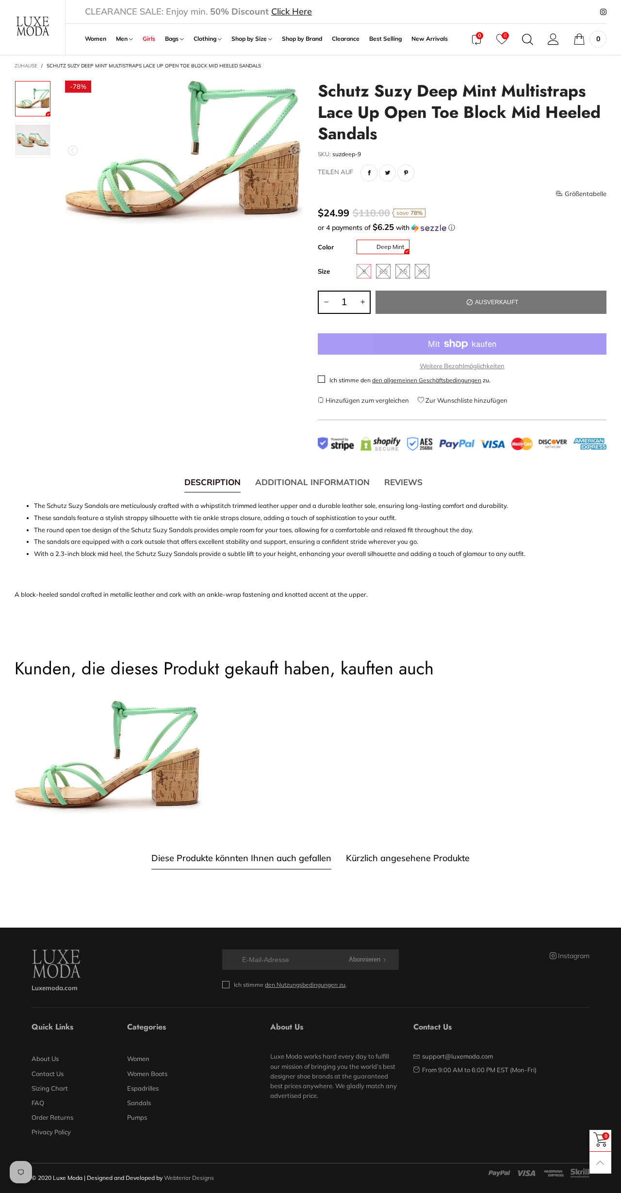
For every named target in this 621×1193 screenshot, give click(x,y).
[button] (73, 150)
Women (95, 39)
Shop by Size (249, 39)
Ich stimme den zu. (409, 380)
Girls (149, 39)
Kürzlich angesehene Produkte (408, 858)
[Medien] (286, 207)
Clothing (206, 39)
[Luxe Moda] (32, 26)
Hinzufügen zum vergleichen (366, 400)
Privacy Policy (51, 1132)
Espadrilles (143, 1088)
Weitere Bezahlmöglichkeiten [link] (462, 366)
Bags (172, 39)
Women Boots (147, 1074)
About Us (45, 1058)
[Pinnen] (405, 172)
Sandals (139, 1103)
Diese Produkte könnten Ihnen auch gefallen (241, 858)
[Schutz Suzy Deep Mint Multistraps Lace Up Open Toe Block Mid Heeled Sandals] (184, 152)
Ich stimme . (290, 984)
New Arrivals (429, 39)
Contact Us (48, 1074)
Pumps (137, 1117)
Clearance (346, 39)
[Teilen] (368, 172)
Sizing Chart (50, 1088)
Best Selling (385, 39)
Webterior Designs (189, 1177)
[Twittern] (387, 172)
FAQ (38, 1103)
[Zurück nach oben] (600, 1163)
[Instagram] (603, 12)
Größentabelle (585, 193)
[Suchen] (527, 39)
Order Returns (52, 1117)
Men (122, 39)
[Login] (553, 39)
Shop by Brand (302, 39)
